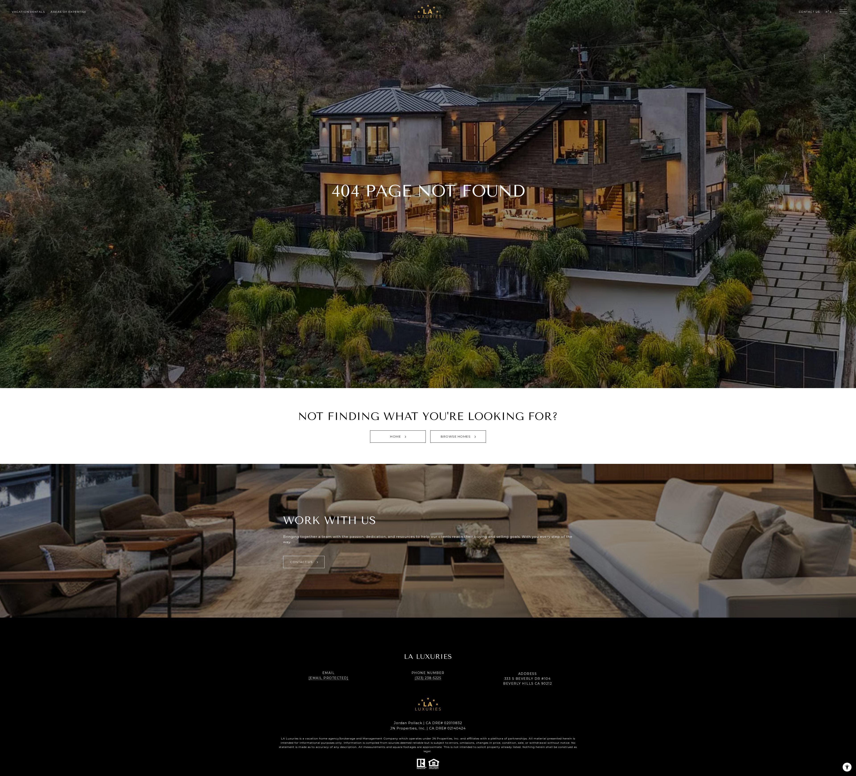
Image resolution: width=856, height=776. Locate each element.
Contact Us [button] (302, 562)
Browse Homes (456, 436)
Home (396, 436)
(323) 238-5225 (428, 678)
